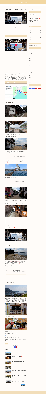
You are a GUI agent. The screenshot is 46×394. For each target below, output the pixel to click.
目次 (15, 27)
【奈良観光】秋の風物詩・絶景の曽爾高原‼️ (34, 18)
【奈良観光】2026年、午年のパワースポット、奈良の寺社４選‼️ (34, 15)
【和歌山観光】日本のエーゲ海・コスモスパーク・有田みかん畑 (34, 21)
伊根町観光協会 (7, 335)
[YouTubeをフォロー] (16, 347)
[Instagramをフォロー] (15, 347)
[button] (39, 9)
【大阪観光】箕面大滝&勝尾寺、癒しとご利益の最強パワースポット (35, 23)
